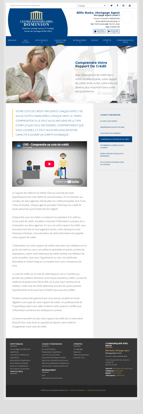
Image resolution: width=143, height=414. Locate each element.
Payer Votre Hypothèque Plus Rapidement (112, 155)
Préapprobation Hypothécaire (112, 127)
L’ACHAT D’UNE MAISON (60, 41)
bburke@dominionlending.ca (108, 21)
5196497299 (115, 27)
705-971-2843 (114, 24)
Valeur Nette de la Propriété (19, 363)
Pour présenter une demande (19, 369)
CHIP (43, 375)
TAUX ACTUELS (25, 41)
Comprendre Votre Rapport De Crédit (115, 139)
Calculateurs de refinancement (52, 378)
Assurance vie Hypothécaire (19, 366)
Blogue (94, 40)
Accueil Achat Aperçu (108, 121)
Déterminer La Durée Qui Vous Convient (112, 146)
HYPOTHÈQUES (41, 40)
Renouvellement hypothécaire (20, 360)
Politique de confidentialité (96, 390)
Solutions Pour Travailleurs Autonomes (112, 163)
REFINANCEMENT (80, 40)
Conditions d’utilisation (77, 390)
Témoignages (78, 349)
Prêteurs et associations (81, 355)
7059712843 (99, 24)
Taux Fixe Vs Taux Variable (110, 133)
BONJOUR (12, 40)
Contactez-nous (79, 357)
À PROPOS (107, 40)
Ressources (77, 352)
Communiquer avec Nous (125, 41)
